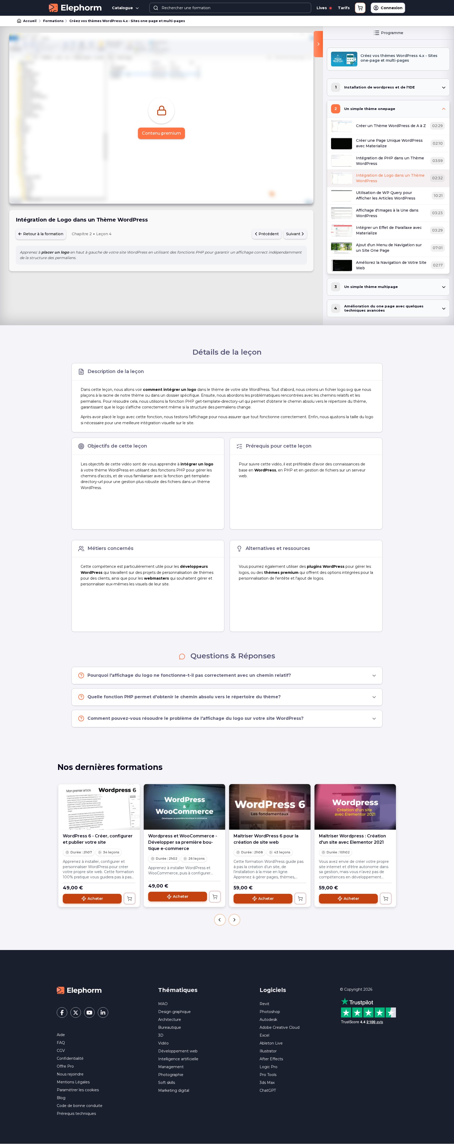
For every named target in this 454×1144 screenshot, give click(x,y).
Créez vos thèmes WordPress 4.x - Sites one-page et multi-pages (127, 21)
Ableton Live (271, 1043)
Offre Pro (65, 1066)
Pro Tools (268, 1074)
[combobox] (230, 8)
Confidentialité (70, 1058)
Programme (392, 32)
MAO (163, 1003)
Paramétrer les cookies (78, 1090)
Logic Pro (268, 1066)
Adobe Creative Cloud (280, 1027)
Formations (53, 21)
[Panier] (360, 8)
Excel (264, 1035)
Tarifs (344, 8)
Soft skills (166, 1082)
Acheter (95, 898)
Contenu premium (161, 133)
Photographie (170, 1074)
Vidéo (163, 1043)
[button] (220, 920)
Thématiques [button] (178, 990)
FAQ (61, 1042)
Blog (61, 1097)
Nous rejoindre (70, 1074)
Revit (264, 1003)
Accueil (29, 21)
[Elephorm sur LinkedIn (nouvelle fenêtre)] (103, 1012)
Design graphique (174, 1011)
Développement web (178, 1051)
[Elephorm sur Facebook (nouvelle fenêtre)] (62, 1012)
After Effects (271, 1059)
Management (171, 1066)
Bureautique (169, 1027)
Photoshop (270, 1011)
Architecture (169, 1019)
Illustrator (268, 1051)
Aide (61, 1034)
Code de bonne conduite (79, 1105)
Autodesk (268, 1019)
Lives (322, 8)
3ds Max (267, 1082)
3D (160, 1035)
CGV (61, 1050)
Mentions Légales (73, 1082)
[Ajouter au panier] (129, 898)
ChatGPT (268, 1090)
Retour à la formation (42, 234)
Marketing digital (173, 1090)
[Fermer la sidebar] (318, 44)
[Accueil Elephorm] (79, 990)
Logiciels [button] (273, 990)
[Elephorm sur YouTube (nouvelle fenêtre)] (89, 1012)
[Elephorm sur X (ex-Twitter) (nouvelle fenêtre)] (75, 1012)
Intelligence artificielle (178, 1059)
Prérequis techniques (76, 1113)
